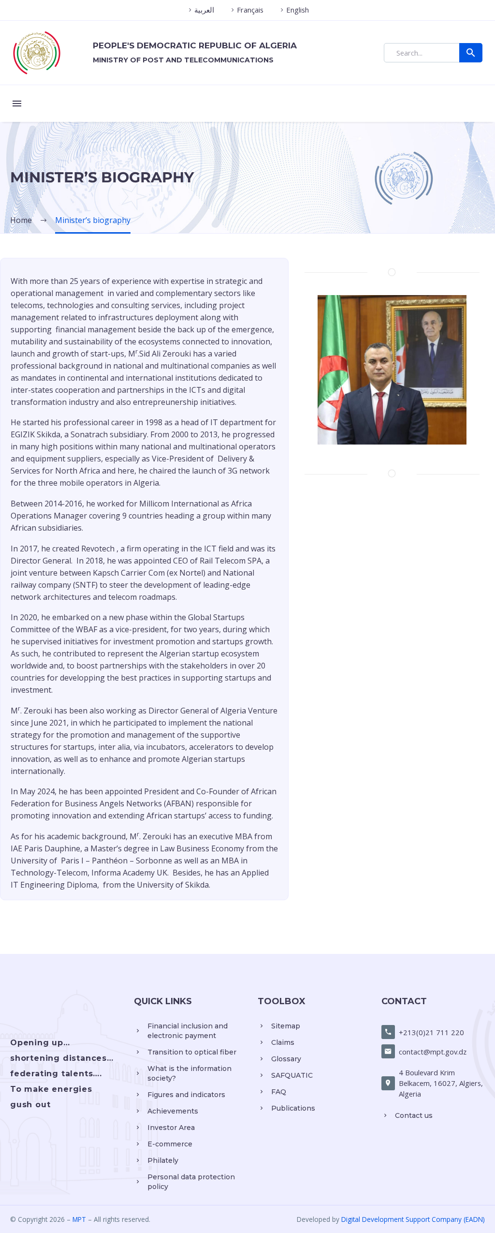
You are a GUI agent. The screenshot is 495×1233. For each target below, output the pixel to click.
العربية (204, 10)
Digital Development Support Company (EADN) (413, 1219)
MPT (79, 1219)
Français (250, 10)
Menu (17, 103)
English (297, 10)
